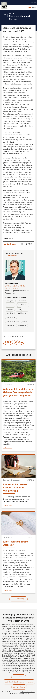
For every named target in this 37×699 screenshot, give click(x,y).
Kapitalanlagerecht (13, 321)
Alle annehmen (19, 687)
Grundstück (10, 309)
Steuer (24, 321)
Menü (34, 7)
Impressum (25, 693)
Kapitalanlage (11, 317)
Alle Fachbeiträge (18, 599)
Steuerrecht (10, 325)
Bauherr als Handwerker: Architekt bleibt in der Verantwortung (15, 487)
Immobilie (10, 313)
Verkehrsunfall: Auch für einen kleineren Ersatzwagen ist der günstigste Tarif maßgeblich (18, 392)
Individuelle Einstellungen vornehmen (19, 682)
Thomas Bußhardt (11, 283)
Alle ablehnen (18, 677)
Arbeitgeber (10, 301)
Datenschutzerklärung (28, 692)
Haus (19, 309)
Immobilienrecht (22, 313)
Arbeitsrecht (10, 305)
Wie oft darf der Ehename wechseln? (15, 543)
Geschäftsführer (23, 305)
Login (33, 2)
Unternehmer (22, 325)
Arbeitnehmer (22, 301)
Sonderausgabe (12, 244)
